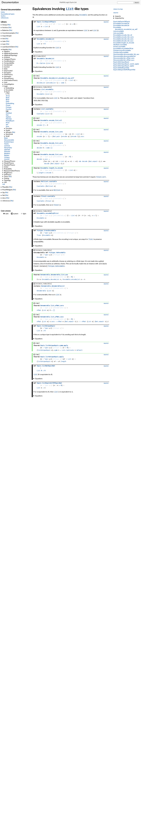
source (115, 12)
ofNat (39, 310)
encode (39, 125)
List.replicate (68, 350)
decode (39, 148)
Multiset (49, 186)
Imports (118, 16)
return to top (118, 9)
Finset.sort (101, 177)
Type (46, 24)
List (69, 9)
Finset (48, 201)
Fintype (71, 233)
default (79, 350)
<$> (80, 161)
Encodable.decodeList (50, 279)
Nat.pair (56, 136)
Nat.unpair (93, 161)
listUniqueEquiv (44, 350)
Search (137, 2)
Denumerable (58, 277)
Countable (58, 111)
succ (82, 136)
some (62, 83)
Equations (38, 34)
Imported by (119, 18)
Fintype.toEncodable (56, 266)
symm (55, 350)
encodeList (51, 83)
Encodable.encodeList (71, 279)
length (41, 173)
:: (46, 136)
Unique (56, 328)
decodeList (41, 83)
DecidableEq (58, 215)
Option (42, 63)
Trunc (39, 235)
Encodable (83, 15)
